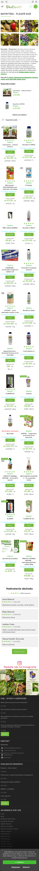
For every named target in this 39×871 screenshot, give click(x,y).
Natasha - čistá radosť (9, 768)
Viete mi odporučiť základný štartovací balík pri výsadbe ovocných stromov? (17, 726)
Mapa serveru (5, 836)
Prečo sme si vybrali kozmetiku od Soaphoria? (17, 775)
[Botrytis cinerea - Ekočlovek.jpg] (29, 31)
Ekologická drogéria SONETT (11, 782)
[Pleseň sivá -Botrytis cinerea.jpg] (29, 45)
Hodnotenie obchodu (19, 588)
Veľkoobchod (5, 834)
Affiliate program (7, 846)
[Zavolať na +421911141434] (7, 1)
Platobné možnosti (7, 821)
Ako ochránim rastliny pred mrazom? (14, 709)
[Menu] (2, 6)
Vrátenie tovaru (6, 844)
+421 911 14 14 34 (10, 750)
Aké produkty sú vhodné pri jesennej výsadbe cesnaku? (17, 717)
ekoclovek (7, 757)
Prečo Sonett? (6, 796)
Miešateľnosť (5, 839)
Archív (4, 734)
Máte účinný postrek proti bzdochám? (14, 702)
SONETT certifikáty (7, 789)
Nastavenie (16, 867)
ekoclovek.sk (8, 755)
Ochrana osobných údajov (9, 829)
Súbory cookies (6, 831)
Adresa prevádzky (7, 826)
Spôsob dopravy (6, 824)
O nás (2, 814)
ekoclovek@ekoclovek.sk (12, 748)
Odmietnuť (26, 867)
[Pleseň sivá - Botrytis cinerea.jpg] (10, 45)
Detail (10, 152)
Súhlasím (20, 862)
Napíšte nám (5, 841)
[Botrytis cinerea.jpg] (10, 31)
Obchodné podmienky (8, 819)
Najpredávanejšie (11, 120)
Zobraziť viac (19, 651)
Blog (2, 816)
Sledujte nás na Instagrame (20, 667)
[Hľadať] (32, 2)
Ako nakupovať (6, 849)
